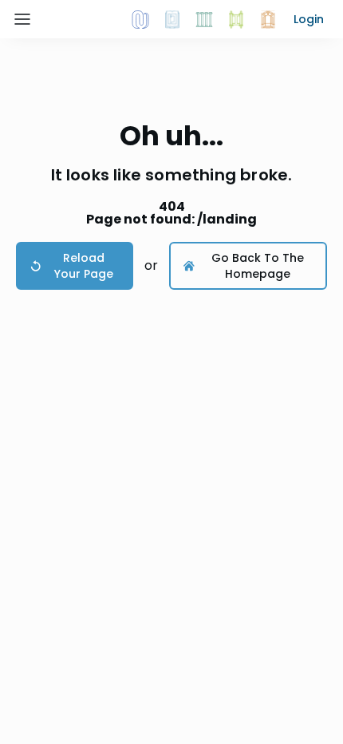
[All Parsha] (236, 19)
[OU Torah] (140, 19)
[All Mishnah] (172, 19)
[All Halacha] (204, 19)
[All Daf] (268, 19)
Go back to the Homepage (257, 266)
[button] (309, 19)
